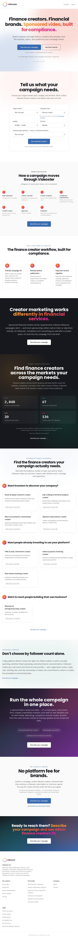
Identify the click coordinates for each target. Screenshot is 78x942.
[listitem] (20, 501)
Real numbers (6, 893)
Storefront (5, 887)
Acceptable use (7, 920)
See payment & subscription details (39, 806)
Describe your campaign (29, 47)
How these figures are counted (39, 433)
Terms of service (7, 911)
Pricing (4, 896)
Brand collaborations (9, 890)
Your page (5, 884)
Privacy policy (6, 914)
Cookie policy (6, 917)
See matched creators (39, 141)
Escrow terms (6, 923)
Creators (66, 4)
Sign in (73, 4)
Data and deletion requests (11, 926)
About (55, 884)
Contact (55, 887)
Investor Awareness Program (37, 887)
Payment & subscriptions (36, 899)
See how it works (51, 47)
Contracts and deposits (35, 896)
